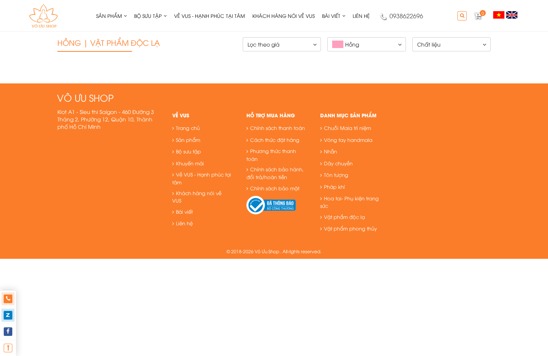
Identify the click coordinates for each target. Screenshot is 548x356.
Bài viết (184, 211)
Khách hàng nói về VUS (196, 197)
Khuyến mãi (190, 163)
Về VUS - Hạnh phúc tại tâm (201, 178)
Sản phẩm (188, 139)
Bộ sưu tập (188, 151)
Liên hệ (184, 223)
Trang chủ (188, 127)
